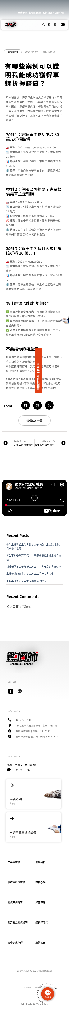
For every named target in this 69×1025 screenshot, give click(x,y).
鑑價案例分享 (15, 902)
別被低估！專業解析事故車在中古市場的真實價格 (33, 566)
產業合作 (22, 12)
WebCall (16, 799)
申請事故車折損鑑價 (38, 376)
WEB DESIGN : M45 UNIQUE (34, 1003)
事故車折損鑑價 (16, 882)
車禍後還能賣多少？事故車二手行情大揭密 (30, 573)
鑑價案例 (13, 51)
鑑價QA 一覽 (34, 420)
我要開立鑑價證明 (18, 922)
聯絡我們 (40, 862)
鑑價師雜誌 (35, 12)
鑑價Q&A (40, 882)
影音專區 (40, 902)
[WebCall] (12, 785)
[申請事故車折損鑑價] (12, 818)
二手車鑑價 (14, 862)
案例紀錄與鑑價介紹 (53, 12)
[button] (25, 405)
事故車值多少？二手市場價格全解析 (26, 580)
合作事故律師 (15, 942)
